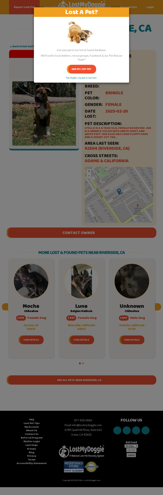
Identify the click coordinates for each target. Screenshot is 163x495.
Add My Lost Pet (82, 69)
